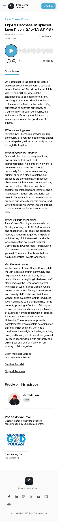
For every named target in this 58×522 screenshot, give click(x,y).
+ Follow (48, 6)
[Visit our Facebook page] (9, 496)
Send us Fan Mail (14, 364)
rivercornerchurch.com (17, 357)
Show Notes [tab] (12, 71)
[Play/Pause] (11, 51)
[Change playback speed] (21, 61)
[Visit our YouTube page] (38, 496)
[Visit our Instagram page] (23, 496)
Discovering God (14, 454)
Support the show (15, 371)
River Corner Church (22, 6)
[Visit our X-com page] (31, 496)
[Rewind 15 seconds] (8, 61)
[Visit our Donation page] (9, 504)
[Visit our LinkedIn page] (16, 496)
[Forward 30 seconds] (14, 61)
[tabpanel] (29, 228)
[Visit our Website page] (46, 496)
